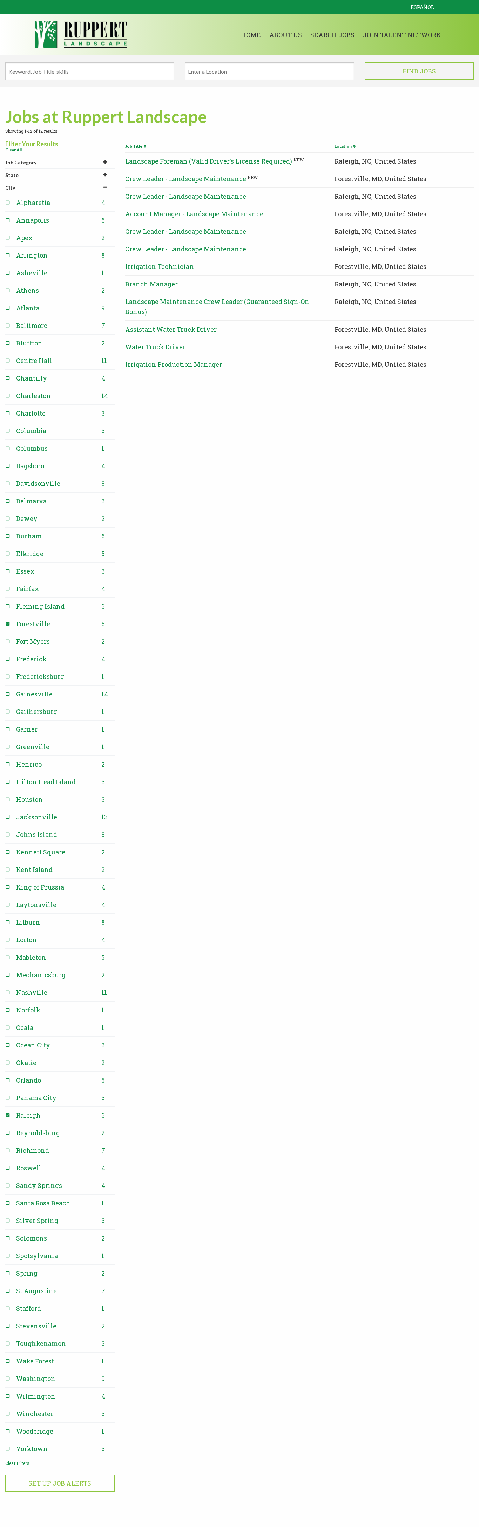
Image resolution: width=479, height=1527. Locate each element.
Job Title (134, 146)
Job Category (20, 162)
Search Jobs (332, 35)
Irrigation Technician (159, 266)
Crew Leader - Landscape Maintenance (185, 178)
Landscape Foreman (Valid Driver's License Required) (208, 161)
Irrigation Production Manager (173, 364)
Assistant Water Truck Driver (171, 329)
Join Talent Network (402, 35)
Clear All (13, 149)
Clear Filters (17, 1463)
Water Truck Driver (155, 347)
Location (344, 146)
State (12, 175)
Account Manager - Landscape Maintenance (194, 214)
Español (422, 7)
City (10, 187)
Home (251, 35)
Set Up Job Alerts (59, 1483)
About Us (285, 35)
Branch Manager (151, 284)
